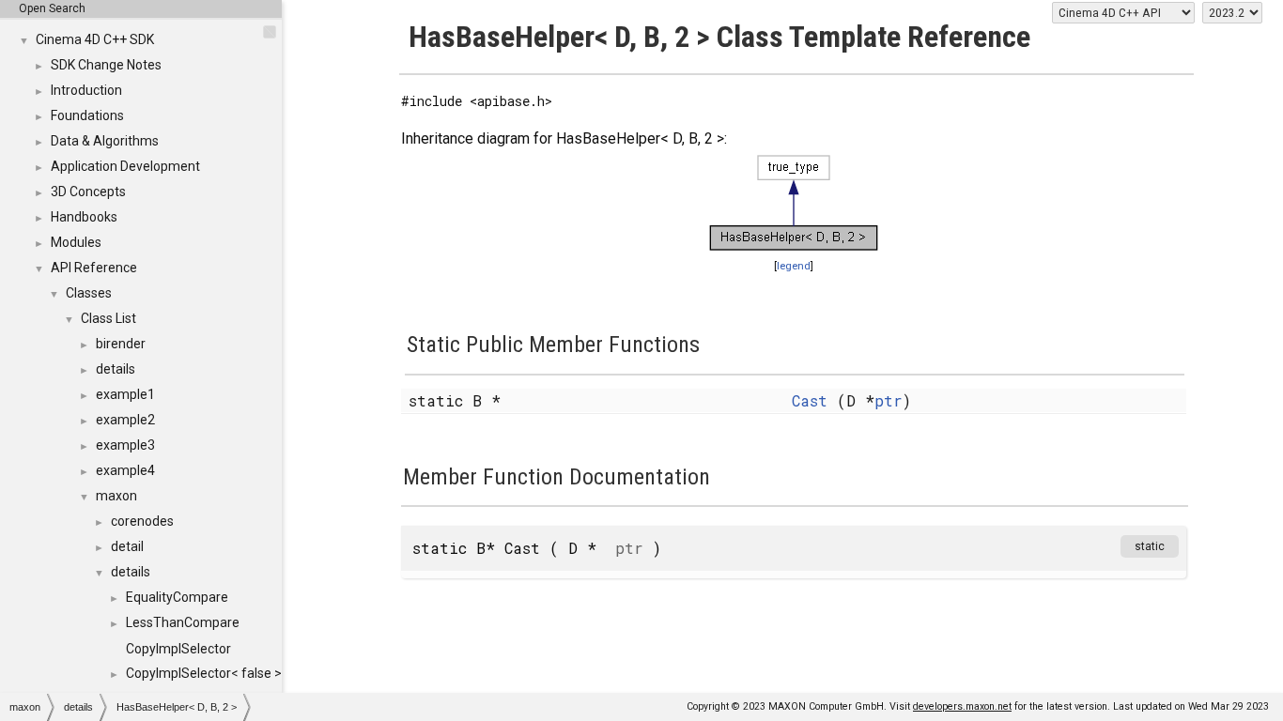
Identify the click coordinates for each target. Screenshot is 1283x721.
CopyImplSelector (178, 648)
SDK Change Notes (106, 64)
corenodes (142, 521)
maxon (116, 495)
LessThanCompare (183, 622)
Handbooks (84, 216)
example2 (125, 419)
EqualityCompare (177, 597)
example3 (125, 445)
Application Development (125, 166)
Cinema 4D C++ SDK (95, 39)
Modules (76, 242)
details (115, 368)
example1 (125, 394)
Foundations (87, 115)
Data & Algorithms (105, 140)
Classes (89, 292)
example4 (125, 470)
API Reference (94, 267)
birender (121, 343)
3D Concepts (88, 191)
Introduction (86, 90)
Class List (108, 318)
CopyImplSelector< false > (204, 673)
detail (127, 546)
